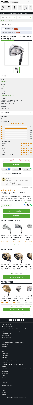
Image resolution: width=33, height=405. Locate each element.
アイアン (16, 328)
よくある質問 (5, 373)
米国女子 (10, 364)
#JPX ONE (10, 13)
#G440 (25, 13)
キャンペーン (5, 377)
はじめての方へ (5, 371)
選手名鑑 (5, 369)
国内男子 (15, 364)
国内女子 (21, 364)
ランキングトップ (7, 340)
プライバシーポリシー (7, 388)
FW (10, 328)
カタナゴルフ (4, 82)
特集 (3, 380)
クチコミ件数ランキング (20, 342)
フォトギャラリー (12, 369)
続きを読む (28, 202)
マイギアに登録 (8, 160)
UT (12, 328)
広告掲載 (4, 394)
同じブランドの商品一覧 (16, 309)
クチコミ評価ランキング (8, 342)
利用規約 (4, 390)
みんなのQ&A (5, 353)
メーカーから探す (6, 335)
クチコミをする (16, 164)
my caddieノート (6, 349)
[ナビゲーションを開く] (31, 2)
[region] (16, 8)
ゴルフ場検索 (5, 355)
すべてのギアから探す (7, 324)
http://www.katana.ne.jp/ (8, 95)
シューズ (19, 331)
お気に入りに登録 (24, 160)
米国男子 (5, 364)
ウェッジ (21, 328)
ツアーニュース (6, 360)
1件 (13, 39)
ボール (4, 331)
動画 (3, 351)
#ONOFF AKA (16, 13)
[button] (30, 244)
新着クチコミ (5, 344)
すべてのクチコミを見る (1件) (16, 211)
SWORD (3, 86)
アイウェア (25, 331)
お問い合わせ (5, 382)
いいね (5, 205)
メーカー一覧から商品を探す (7, 20)
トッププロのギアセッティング (24, 369)
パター (26, 328)
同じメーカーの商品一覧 (16, 277)
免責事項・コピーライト (7, 385)
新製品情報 (4, 346)
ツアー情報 (4, 357)
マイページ (4, 375)
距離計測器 (5, 333)
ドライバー (5, 328)
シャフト (9, 331)
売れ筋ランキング (16, 340)
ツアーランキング (15, 360)
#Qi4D (21, 13)
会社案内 (4, 392)
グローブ (11, 333)
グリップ (14, 331)
